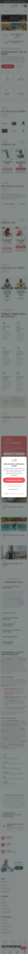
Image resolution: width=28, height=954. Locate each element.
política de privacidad (16, 486)
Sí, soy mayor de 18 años (14, 480)
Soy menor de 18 (13, 489)
